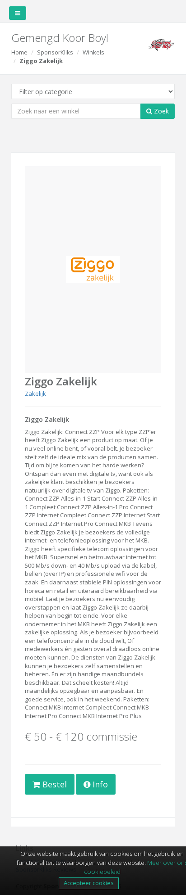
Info (99, 784)
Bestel (53, 784)
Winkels (93, 52)
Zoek (160, 111)
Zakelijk (35, 393)
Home (19, 52)
